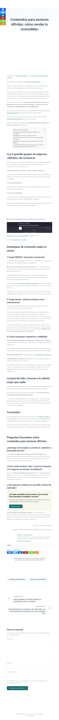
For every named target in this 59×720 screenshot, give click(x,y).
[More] (36, 552)
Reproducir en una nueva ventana (17, 236)
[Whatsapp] (30, 552)
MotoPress (32, 715)
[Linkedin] (8, 545)
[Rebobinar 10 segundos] (30, 229)
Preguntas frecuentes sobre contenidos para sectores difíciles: (28, 142)
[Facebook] (9, 552)
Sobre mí (22, 8)
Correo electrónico (12, 671)
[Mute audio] (25, 229)
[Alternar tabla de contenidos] (43, 130)
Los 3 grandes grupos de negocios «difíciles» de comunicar (26, 133)
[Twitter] (14, 552)
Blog (32, 75)
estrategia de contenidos (14, 119)
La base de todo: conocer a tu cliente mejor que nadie (28, 137)
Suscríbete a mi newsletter (24, 541)
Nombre (9, 663)
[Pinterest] (25, 552)
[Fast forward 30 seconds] (38, 229)
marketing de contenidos (17, 579)
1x (33, 229)
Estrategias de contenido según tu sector (24, 135)
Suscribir (26, 232)
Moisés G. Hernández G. (22, 75)
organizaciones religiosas (43, 354)
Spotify (24, 240)
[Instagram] (10, 545)
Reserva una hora (16, 506)
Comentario (10, 639)
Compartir (33, 232)
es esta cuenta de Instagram (29, 283)
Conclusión (16, 139)
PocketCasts (16, 240)
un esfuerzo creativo (43, 416)
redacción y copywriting (38, 579)
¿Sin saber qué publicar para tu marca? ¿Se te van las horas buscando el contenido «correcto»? (28, 145)
